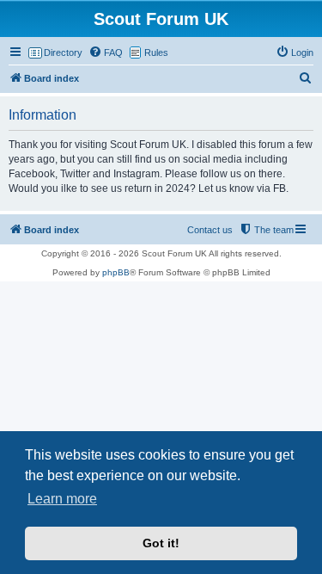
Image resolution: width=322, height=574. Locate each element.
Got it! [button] (161, 543)
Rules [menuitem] (156, 52)
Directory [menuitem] (63, 52)
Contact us (210, 230)
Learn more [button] (62, 498)
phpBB (116, 272)
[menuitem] (105, 52)
